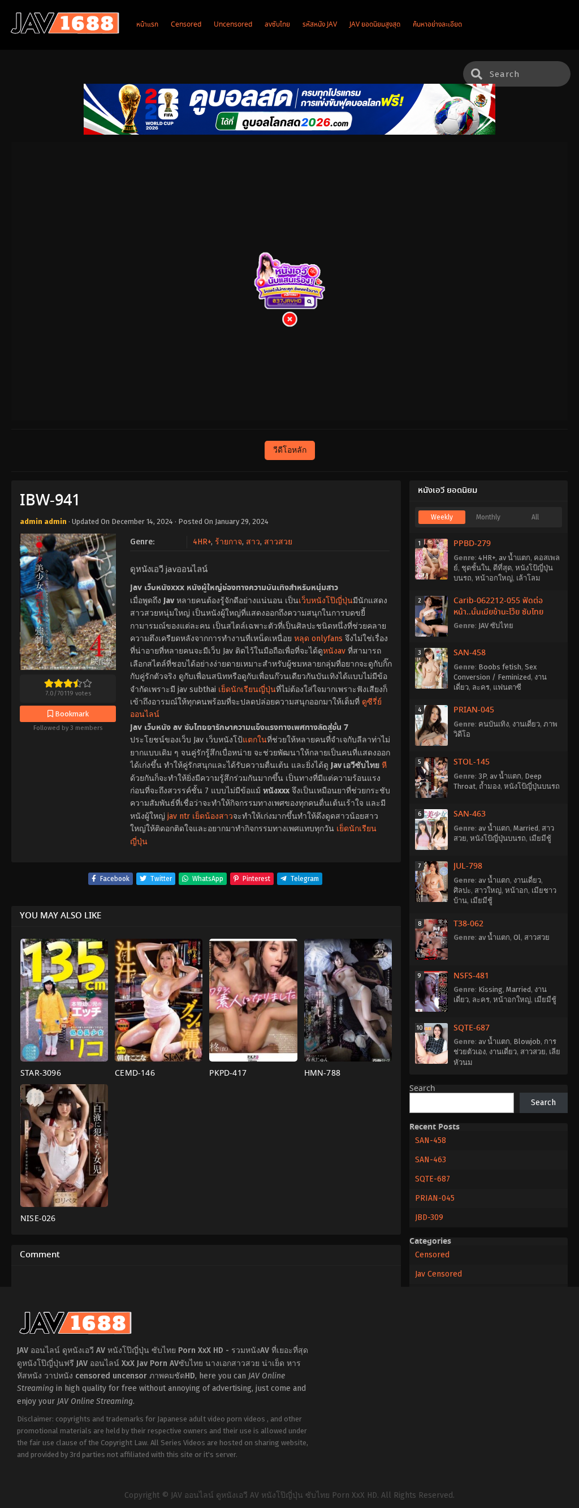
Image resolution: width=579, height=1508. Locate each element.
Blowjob (527, 1041)
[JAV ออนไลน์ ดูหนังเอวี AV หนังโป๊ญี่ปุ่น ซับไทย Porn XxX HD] (65, 32)
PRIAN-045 (473, 710)
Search (422, 1088)
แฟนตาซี (507, 687)
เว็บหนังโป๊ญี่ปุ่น (326, 600)
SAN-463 (469, 814)
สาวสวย (278, 542)
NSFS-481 (471, 976)
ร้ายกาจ (228, 542)
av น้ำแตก (514, 557)
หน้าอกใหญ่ (494, 578)
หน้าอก (516, 890)
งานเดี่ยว (526, 724)
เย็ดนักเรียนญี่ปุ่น (247, 689)
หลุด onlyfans (318, 638)
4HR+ (202, 542)
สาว (253, 542)
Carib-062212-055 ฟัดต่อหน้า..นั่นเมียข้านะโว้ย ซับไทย (498, 606)
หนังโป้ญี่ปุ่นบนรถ (532, 786)
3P (482, 776)
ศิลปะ (462, 890)
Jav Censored (438, 1274)
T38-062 (468, 924)
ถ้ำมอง (489, 786)
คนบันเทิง (493, 724)
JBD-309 (429, 1217)
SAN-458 (469, 653)
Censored (432, 1255)
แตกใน (255, 740)
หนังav (334, 651)
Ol (517, 937)
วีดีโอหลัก (289, 450)
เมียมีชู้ (540, 838)
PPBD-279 (472, 543)
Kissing (490, 989)
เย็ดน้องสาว (212, 816)
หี (384, 765)
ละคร (481, 687)
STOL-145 (471, 762)
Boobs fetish (499, 667)
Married (525, 828)
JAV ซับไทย (495, 625)
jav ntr (178, 816)
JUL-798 (467, 866)
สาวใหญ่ (488, 890)
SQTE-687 (471, 1028)
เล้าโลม (528, 578)
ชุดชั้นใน (475, 568)
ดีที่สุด (502, 568)
